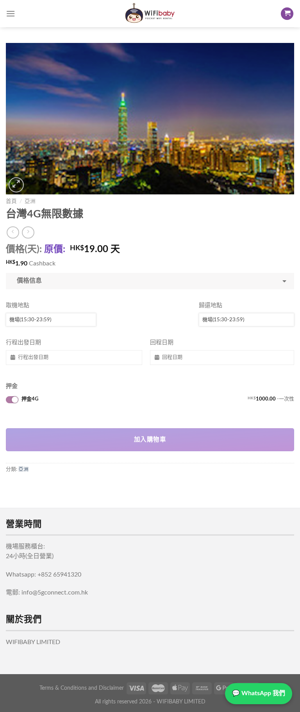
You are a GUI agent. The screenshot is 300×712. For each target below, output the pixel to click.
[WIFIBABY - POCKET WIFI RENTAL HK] (150, 13)
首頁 (11, 201)
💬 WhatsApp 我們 (258, 693)
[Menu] (10, 13)
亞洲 (30, 201)
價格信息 (28, 281)
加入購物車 (150, 440)
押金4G (157, 399)
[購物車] (287, 13)
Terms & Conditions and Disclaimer (81, 688)
